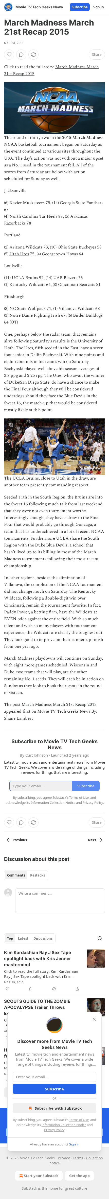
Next (92, 840)
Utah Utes (19, 254)
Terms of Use (79, 1119)
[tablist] (26, 875)
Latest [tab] (23, 938)
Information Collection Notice (64, 1124)
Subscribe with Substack (58, 1108)
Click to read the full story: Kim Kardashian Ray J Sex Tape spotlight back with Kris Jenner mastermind (41, 974)
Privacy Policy (54, 1130)
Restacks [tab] (37, 875)
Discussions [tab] (42, 938)
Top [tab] (10, 938)
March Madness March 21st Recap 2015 (59, 704)
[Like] (9, 54)
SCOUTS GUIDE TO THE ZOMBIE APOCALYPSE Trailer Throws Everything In (37, 1007)
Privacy (64, 1158)
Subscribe (80, 7)
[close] (94, 1019)
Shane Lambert (18, 718)
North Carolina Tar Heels (33, 216)
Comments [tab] (16, 875)
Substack (29, 1188)
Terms (78, 1158)
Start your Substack (41, 1175)
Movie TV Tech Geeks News (63, 711)
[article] (54, 971)
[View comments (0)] (21, 54)
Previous (20, 840)
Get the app (79, 1175)
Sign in (98, 7)
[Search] (100, 938)
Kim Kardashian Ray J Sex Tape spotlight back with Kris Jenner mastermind (37, 958)
